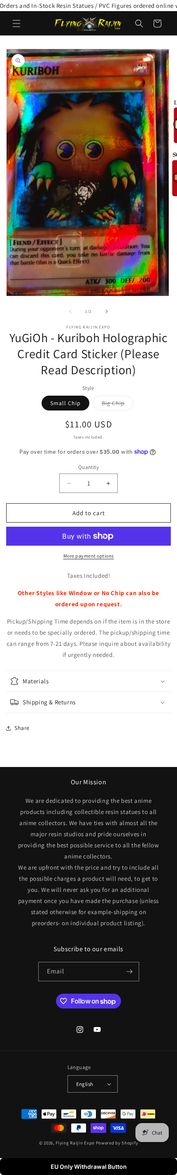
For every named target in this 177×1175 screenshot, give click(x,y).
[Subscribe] (130, 971)
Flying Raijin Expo (75, 1143)
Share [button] (22, 728)
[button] (16, 23)
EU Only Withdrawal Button (89, 1166)
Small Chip (65, 403)
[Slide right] (107, 312)
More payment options (88, 556)
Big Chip (117, 404)
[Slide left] (70, 312)
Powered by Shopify (117, 1143)
